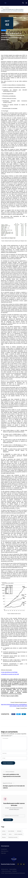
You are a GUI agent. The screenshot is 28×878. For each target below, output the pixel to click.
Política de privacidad (6, 871)
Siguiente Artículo (7, 783)
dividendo (19, 831)
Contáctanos (4, 849)
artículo (3, 831)
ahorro (10, 834)
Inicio (2, 7)
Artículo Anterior (10, 771)
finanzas (4, 837)
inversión (4, 834)
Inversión (7, 7)
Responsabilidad (12, 869)
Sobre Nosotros (4, 851)
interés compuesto (18, 834)
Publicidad (3, 853)
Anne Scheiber (11, 831)
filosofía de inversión (12, 837)
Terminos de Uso (4, 869)
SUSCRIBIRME (8, 819)
